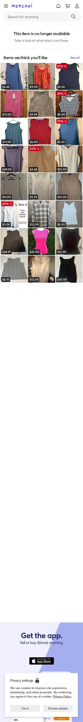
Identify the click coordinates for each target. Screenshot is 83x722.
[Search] (73, 16)
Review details (58, 708)
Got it (25, 708)
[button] (58, 6)
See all (75, 58)
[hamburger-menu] (6, 6)
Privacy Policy (62, 696)
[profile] (77, 6)
